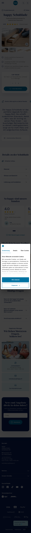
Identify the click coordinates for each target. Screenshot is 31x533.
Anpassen (15, 285)
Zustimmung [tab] (6, 250)
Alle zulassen (16, 279)
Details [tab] (15, 250)
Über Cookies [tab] (25, 250)
